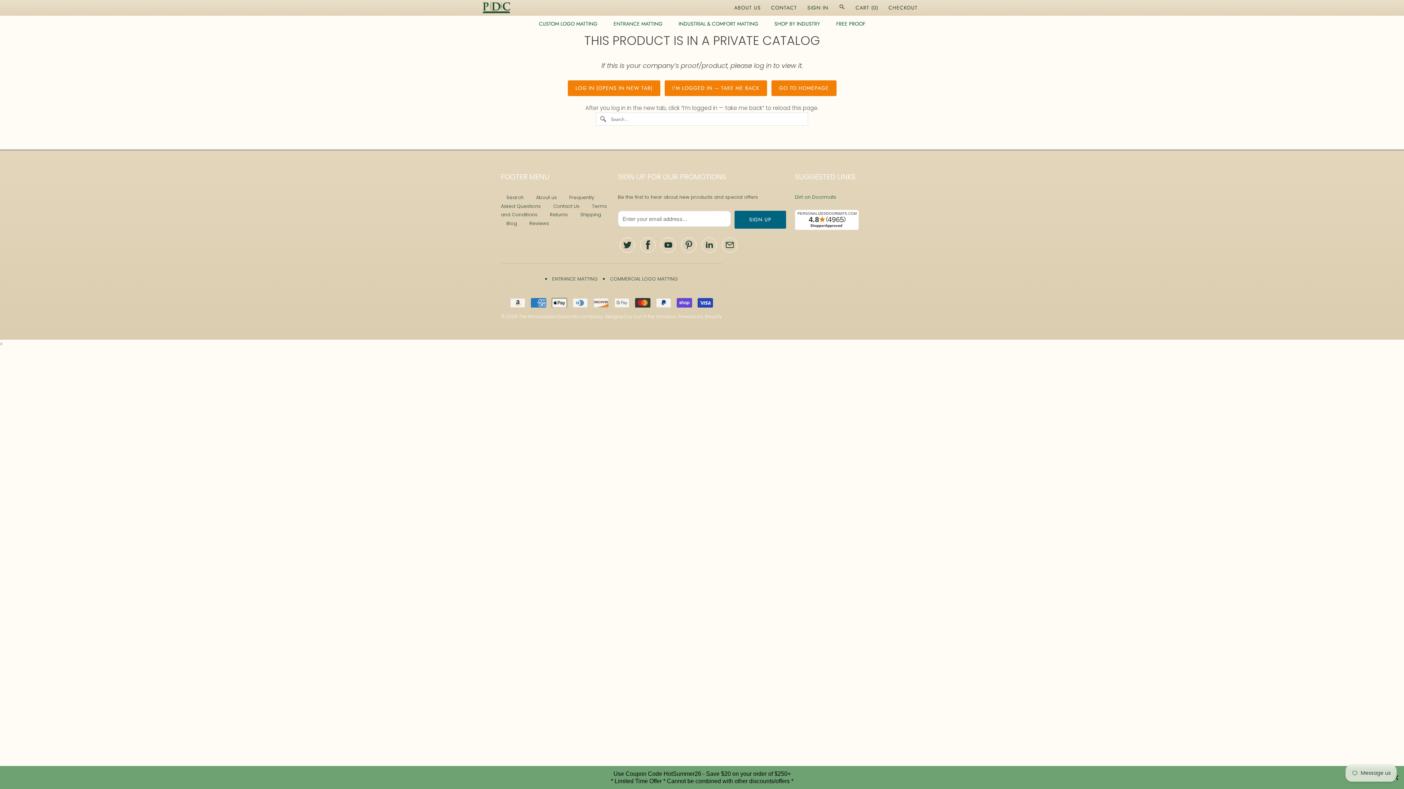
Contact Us (566, 206)
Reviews (539, 223)
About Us (747, 7)
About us (546, 197)
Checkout (903, 7)
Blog (511, 223)
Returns (559, 214)
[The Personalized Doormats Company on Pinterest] (689, 245)
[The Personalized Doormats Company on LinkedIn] (709, 245)
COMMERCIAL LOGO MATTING (644, 278)
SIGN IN (818, 7)
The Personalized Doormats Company (561, 316)
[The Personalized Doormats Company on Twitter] (627, 245)
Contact (784, 7)
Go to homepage (804, 88)
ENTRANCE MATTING (638, 23)
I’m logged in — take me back (715, 88)
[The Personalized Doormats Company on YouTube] (668, 245)
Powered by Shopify (700, 316)
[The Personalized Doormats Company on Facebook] (648, 245)
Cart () (867, 7)
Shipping (590, 214)
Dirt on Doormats (815, 197)
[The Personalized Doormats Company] (496, 7)
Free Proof (850, 23)
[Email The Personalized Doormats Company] (729, 245)
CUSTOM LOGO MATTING (568, 23)
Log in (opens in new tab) (614, 88)
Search (515, 197)
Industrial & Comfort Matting (718, 23)
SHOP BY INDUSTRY (797, 23)
